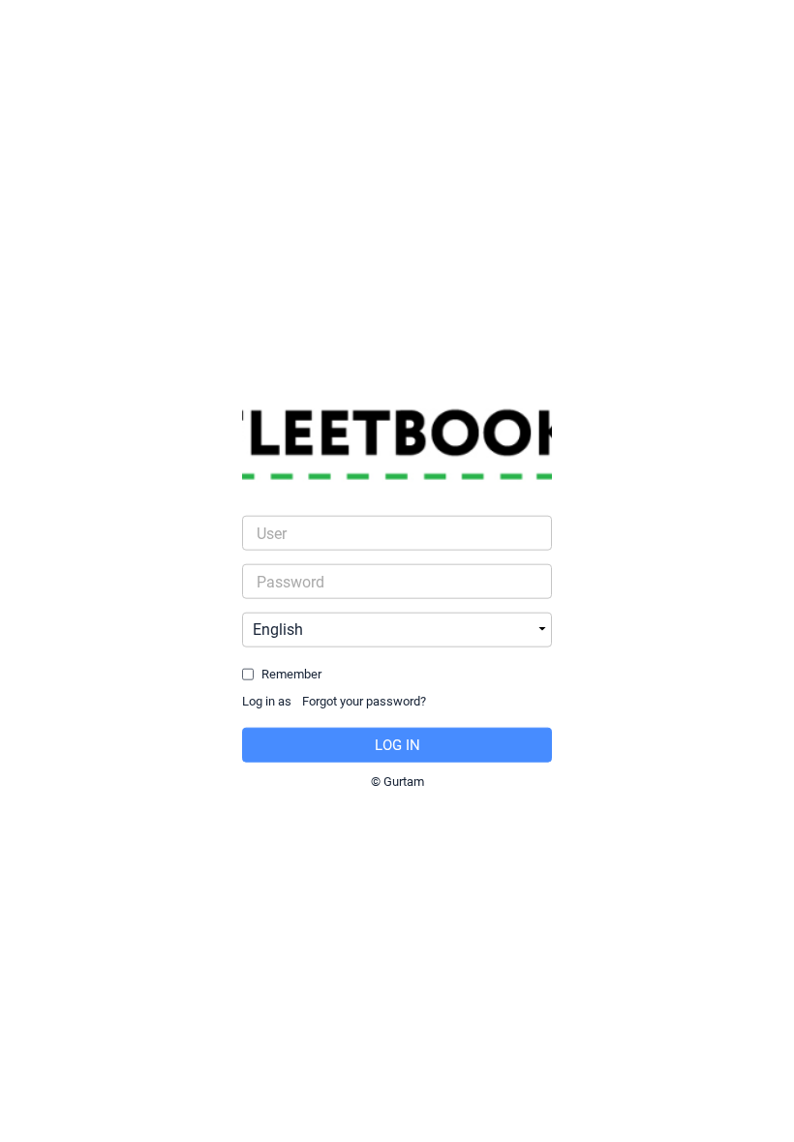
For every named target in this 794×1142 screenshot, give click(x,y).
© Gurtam (397, 780)
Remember (291, 674)
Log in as (266, 701)
